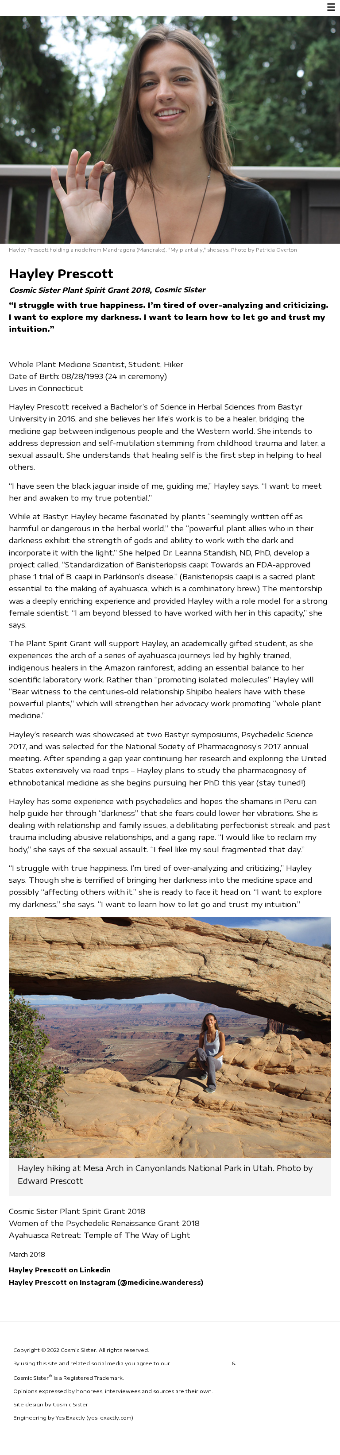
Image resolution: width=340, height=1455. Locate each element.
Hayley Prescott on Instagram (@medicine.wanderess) (106, 1282)
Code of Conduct (262, 1363)
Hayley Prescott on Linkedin (60, 1270)
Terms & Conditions (200, 1363)
